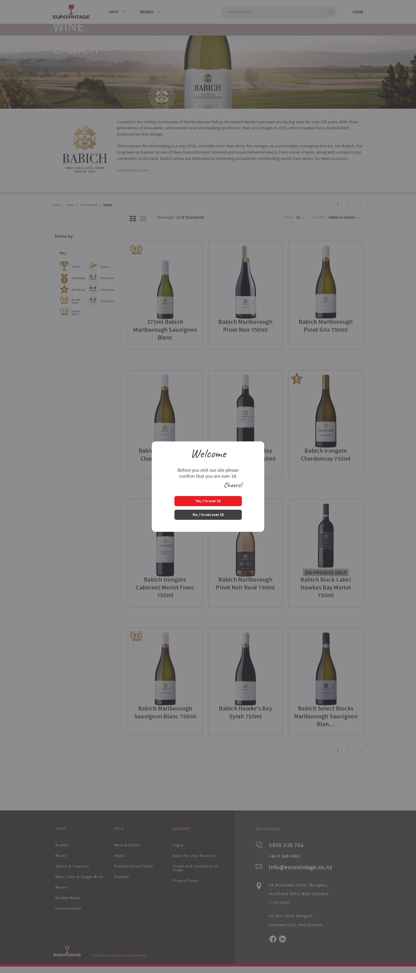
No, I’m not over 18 (208, 515)
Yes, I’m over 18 (208, 501)
